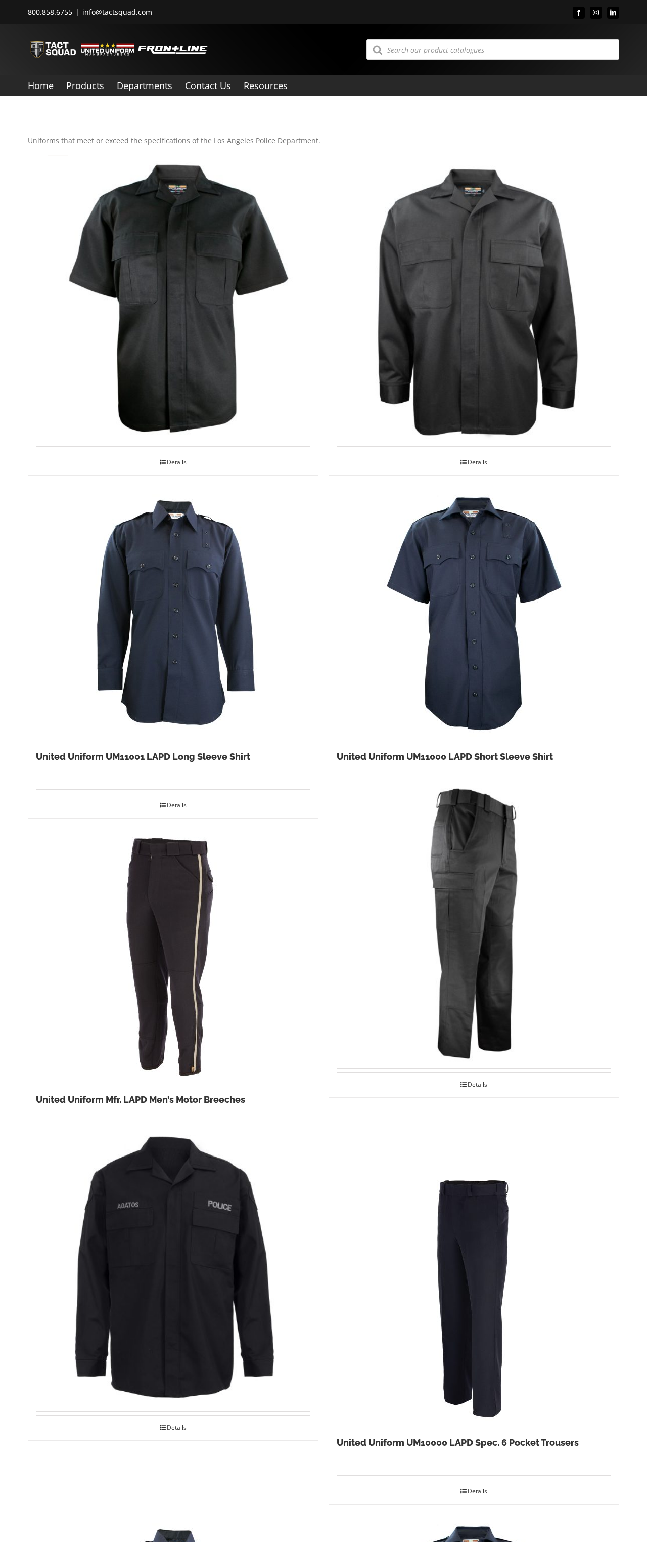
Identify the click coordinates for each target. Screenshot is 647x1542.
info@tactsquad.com (117, 12)
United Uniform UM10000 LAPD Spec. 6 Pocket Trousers (458, 1442)
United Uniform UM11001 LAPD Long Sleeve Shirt (143, 756)
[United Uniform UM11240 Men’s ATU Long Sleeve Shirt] (474, 301)
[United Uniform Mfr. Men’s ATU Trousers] (474, 924)
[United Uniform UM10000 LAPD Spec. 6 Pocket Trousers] (474, 1298)
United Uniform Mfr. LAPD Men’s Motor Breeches (140, 1099)
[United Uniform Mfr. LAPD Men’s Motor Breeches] (173, 955)
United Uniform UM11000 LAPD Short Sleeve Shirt (445, 756)
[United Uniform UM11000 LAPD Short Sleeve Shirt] (474, 612)
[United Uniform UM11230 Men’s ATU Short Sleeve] (173, 301)
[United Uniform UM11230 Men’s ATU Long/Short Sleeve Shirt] (173, 1267)
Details (177, 462)
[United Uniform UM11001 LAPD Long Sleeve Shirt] (173, 612)
